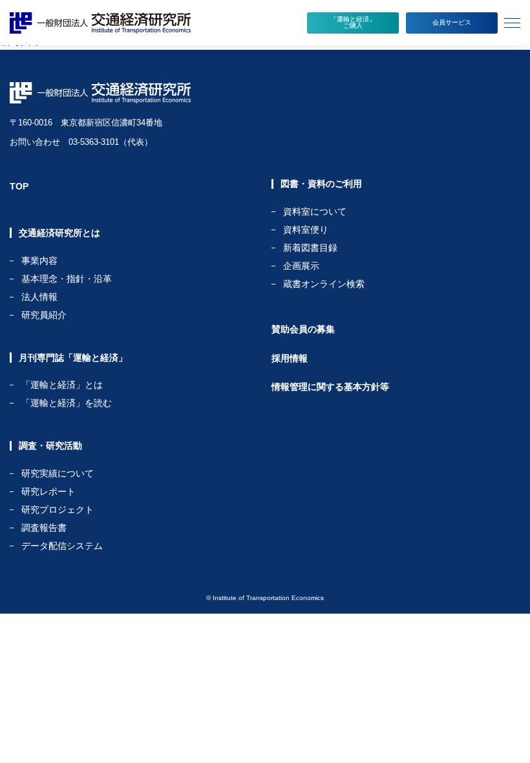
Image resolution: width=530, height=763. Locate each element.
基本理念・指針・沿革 (66, 279)
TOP (19, 186)
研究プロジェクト (57, 510)
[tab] (514, 22)
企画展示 (301, 266)
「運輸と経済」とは (62, 385)
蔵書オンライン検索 (324, 283)
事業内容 (39, 261)
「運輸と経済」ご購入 (353, 22)
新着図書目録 (310, 248)
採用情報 (289, 358)
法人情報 (39, 297)
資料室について (314, 212)
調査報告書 (44, 528)
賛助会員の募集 (303, 329)
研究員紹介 (44, 314)
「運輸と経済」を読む (66, 402)
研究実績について (57, 473)
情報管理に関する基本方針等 (330, 387)
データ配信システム (62, 545)
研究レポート (48, 492)
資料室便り (305, 230)
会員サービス (451, 22)
